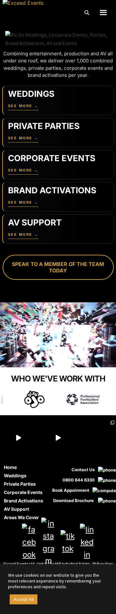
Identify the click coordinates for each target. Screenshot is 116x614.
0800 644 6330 (79, 479)
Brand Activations (23, 500)
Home (10, 467)
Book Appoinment (70, 490)
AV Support (16, 509)
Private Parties (20, 484)
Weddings (15, 475)
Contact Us (83, 469)
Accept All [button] (24, 599)
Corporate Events (23, 492)
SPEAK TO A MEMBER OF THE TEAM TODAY (58, 267)
